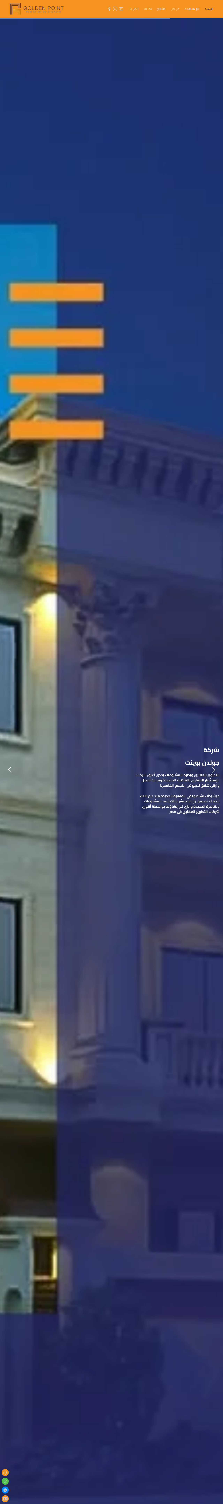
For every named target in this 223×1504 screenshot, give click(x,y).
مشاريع (161, 8)
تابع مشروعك (192, 8)
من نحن (175, 8)
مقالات (148, 8)
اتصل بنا (134, 8)
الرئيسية (209, 8)
